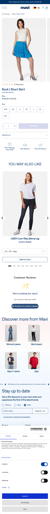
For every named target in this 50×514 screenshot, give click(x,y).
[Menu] (4, 8)
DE (39, 8)
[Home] (25, 8)
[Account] (43, 8)
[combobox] (37, 8)
